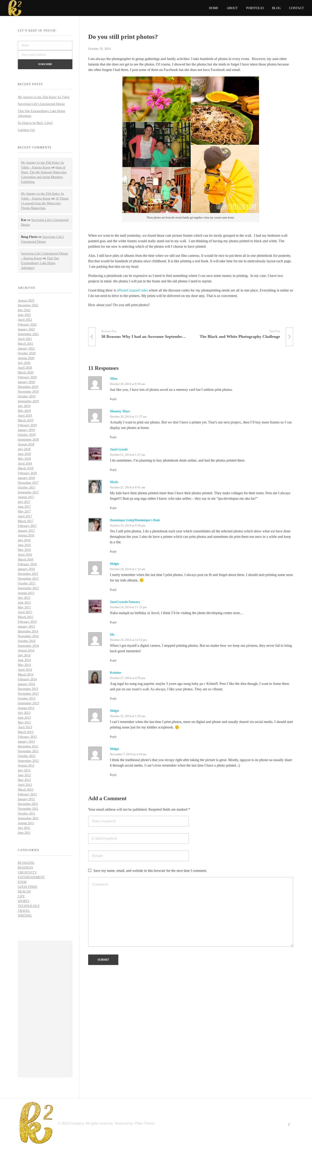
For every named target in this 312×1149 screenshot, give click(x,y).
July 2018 (24, 449)
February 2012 (27, 794)
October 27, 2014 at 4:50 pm (127, 678)
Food (22, 882)
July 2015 (24, 597)
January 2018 (26, 478)
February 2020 (27, 377)
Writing (25, 915)
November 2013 (28, 693)
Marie (114, 482)
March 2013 (25, 732)
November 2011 (28, 808)
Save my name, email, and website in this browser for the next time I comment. (150, 871)
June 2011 (24, 832)
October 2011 (26, 813)
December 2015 (28, 574)
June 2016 (24, 545)
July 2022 (24, 310)
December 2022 (28, 305)
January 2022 (26, 329)
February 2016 (27, 564)
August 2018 (26, 444)
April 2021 (25, 339)
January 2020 (26, 382)
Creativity (27, 872)
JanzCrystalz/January (125, 602)
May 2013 (24, 722)
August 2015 (26, 593)
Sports (23, 901)
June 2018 (24, 454)
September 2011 (28, 818)
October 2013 (26, 698)
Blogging (26, 863)
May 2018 (24, 458)
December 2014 (28, 631)
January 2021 (26, 348)
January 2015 (26, 626)
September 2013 (28, 703)
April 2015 (25, 612)
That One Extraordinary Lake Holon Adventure (40, 263)
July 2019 (24, 406)
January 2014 (26, 684)
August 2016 (26, 535)
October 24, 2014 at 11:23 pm (128, 607)
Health (24, 891)
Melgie (114, 563)
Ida (112, 634)
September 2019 (28, 401)
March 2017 (25, 521)
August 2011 (26, 823)
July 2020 (24, 363)
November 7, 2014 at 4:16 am (128, 754)
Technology (29, 906)
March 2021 (25, 343)
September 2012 (28, 760)
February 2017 (27, 526)
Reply (113, 399)
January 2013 (26, 741)
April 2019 (25, 415)
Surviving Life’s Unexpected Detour (41, 104)
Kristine (115, 672)
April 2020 (25, 367)
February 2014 (27, 679)
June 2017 (24, 506)
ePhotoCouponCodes (132, 290)
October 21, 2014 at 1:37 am (127, 454)
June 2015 (24, 602)
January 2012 (26, 799)
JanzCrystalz (119, 449)
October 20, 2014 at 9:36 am (127, 384)
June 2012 (24, 775)
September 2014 (28, 645)
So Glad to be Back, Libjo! (35, 123)
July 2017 (24, 502)
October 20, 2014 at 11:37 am (128, 416)
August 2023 (26, 300)
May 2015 (24, 607)
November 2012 (28, 751)
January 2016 (26, 569)
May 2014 (24, 665)
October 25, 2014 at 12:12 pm (128, 640)
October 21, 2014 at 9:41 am (127, 487)
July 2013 (24, 713)
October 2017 (26, 487)
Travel (24, 910)
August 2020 (26, 358)
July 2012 (24, 770)
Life (21, 896)
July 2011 (24, 828)
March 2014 (25, 674)
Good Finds (27, 887)
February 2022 (27, 324)
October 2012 (26, 756)
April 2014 (25, 669)
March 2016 (25, 559)
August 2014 (26, 650)
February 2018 (27, 473)
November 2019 (28, 391)
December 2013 (28, 689)
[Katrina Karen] (36, 1123)
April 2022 (25, 319)
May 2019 (24, 411)
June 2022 (24, 315)
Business (25, 867)
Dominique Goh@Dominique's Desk (135, 520)
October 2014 (26, 641)
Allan (113, 378)
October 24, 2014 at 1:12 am (127, 569)
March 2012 (25, 789)
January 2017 (26, 530)
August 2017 (26, 497)
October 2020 (26, 353)
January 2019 (26, 430)
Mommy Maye (120, 411)
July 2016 (24, 540)
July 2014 (24, 655)
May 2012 (24, 780)
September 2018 (28, 439)
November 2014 (28, 636)
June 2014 (24, 660)
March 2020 (25, 372)
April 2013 (25, 727)
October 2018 (26, 434)
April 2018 (25, 463)
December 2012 (28, 746)
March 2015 (25, 617)
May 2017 (24, 511)
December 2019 (28, 387)
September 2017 (28, 492)
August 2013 (26, 708)
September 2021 (28, 334)
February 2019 (27, 425)
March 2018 (25, 468)
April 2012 (25, 784)
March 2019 (25, 420)
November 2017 (28, 482)
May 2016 (24, 550)
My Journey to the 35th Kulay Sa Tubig (43, 97)
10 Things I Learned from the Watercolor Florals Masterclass (45, 203)
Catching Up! (26, 130)
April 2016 (25, 554)
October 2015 (26, 583)
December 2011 (28, 804)
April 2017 (25, 516)
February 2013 (27, 737)
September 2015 (28, 588)
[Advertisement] (46, 1009)
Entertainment (31, 877)
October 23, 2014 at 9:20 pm (127, 525)
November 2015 (28, 578)
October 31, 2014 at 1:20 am (127, 716)
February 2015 (27, 621)
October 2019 (26, 396)
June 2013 (24, 717)
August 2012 (26, 765)
